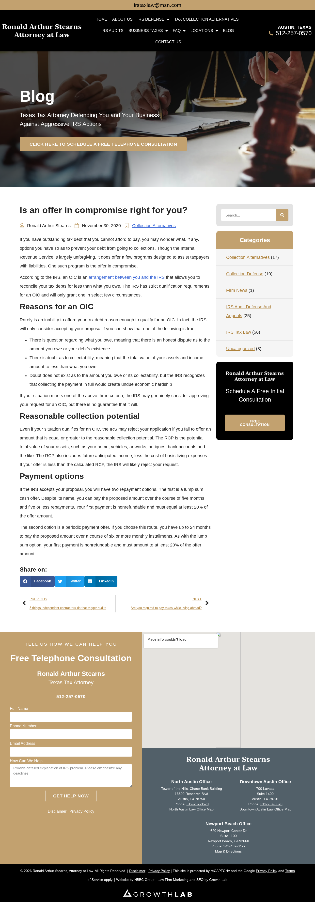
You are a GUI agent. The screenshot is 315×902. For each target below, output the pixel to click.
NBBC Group (145, 880)
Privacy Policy (81, 811)
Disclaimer (57, 811)
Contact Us (168, 42)
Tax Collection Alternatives (206, 19)
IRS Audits (112, 31)
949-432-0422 (234, 846)
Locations (201, 31)
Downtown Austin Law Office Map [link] (265, 809)
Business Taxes (145, 31)
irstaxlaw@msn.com (157, 5)
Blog (228, 31)
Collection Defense (244, 273)
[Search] (282, 215)
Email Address (22, 744)
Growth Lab (218, 880)
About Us (122, 19)
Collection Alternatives (154, 225)
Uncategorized (240, 348)
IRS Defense (151, 19)
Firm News (236, 290)
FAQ (177, 31)
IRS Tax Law (238, 332)
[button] (103, 144)
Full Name (19, 709)
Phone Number (23, 726)
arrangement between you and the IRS (127, 277)
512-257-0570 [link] (198, 804)
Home (101, 19)
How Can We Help (26, 761)
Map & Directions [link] (228, 851)
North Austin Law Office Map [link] (191, 809)
